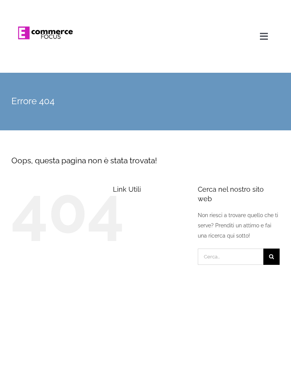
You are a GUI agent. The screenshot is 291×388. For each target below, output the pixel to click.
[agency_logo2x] (46, 8)
